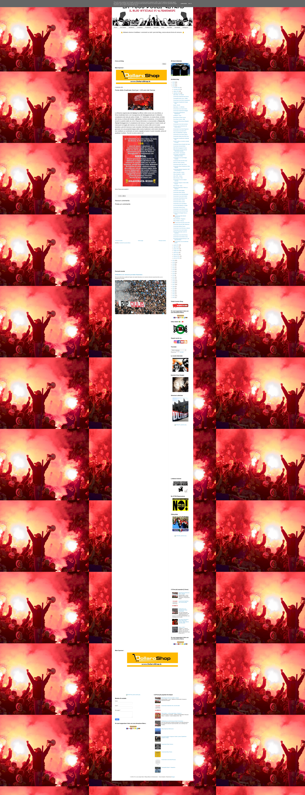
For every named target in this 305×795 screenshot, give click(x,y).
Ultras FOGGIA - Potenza (178, 220)
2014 (173, 271)
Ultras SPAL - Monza (177, 176)
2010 (173, 279)
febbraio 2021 (176, 256)
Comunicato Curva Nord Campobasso (181, 100)
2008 (173, 282)
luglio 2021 (176, 247)
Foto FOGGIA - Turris (177, 185)
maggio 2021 (176, 250)
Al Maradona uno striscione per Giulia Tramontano (128, 274)
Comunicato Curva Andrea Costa (180, 236)
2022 (173, 84)
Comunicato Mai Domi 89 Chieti (180, 160)
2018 (173, 264)
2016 (173, 267)
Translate (182, 352)
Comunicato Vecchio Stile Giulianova (181, 224)
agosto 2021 (176, 245)
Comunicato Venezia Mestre (179, 146)
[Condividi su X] (122, 196)
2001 (173, 295)
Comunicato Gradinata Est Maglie (180, 110)
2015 (173, 269)
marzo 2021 (176, 254)
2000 (173, 297)
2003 (173, 292)
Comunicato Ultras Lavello (179, 201)
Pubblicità (148, 27)
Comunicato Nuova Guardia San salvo (181, 144)
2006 (173, 286)
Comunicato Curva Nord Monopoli (180, 194)
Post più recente (118, 240)
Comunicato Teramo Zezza (179, 207)
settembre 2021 (176, 93)
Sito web (156, 27)
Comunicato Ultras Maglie (179, 190)
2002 (173, 293)
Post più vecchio (162, 240)
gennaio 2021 (176, 258)
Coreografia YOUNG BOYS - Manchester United (179, 155)
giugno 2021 (176, 248)
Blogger (173, 776)
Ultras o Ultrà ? (182, 627)
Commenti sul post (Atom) (124, 242)
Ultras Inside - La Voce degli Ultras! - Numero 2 (171, 713)
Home (115, 27)
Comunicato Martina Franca (179, 226)
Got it (190, 3)
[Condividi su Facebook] (123, 196)
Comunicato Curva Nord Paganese (180, 129)
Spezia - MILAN (176, 105)
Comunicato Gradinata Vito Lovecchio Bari (183, 602)
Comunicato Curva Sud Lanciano (180, 124)
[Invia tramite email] (119, 196)
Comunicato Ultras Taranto (179, 192)
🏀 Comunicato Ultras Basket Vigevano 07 (179, 216)
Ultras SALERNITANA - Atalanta (180, 132)
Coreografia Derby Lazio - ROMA (180, 98)
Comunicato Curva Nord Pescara (168, 759)
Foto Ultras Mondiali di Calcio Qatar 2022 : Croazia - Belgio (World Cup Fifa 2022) (184, 621)
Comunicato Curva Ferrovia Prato (180, 211)
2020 (173, 260)
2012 (173, 275)
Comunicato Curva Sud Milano (180, 203)
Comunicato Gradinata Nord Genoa (181, 96)
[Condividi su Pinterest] (125, 196)
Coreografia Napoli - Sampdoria (168, 767)
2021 (173, 85)
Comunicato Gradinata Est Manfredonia (179, 113)
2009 (173, 280)
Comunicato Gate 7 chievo (179, 199)
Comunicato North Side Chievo (180, 164)
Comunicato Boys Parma (166, 752)
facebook (177, 27)
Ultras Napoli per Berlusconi (167, 728)
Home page (140, 240)
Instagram (185, 27)
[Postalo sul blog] (120, 196)
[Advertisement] (152, 47)
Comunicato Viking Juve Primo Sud (181, 136)
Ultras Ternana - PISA (178, 177)
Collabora (139, 27)
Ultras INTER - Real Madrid (179, 152)
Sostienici (131, 27)
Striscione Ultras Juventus (179, 162)
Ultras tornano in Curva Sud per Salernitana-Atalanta (180, 150)
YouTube (169, 27)
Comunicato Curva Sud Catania (180, 230)
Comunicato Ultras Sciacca (167, 744)
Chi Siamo (123, 27)
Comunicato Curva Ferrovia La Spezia (181, 228)
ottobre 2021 (176, 91)
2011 (173, 277)
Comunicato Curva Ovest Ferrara (180, 209)
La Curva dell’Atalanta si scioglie (180, 205)
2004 (173, 290)
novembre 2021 (177, 89)
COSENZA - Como (177, 115)
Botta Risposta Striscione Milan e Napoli (184, 593)
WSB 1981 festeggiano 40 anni (180, 148)
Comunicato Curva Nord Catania (180, 134)
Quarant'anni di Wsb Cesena (179, 117)
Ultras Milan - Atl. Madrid (178, 94)
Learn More (184, 3)
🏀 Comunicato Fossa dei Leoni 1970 (181, 222)
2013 (173, 273)
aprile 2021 (176, 252)
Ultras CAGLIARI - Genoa (178, 172)
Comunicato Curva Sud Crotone (180, 108)
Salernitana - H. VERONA (178, 107)
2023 (173, 82)
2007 (173, 284)
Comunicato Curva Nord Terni (179, 130)
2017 (173, 266)
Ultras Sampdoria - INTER (179, 174)
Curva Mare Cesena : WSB (179, 119)
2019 (173, 262)
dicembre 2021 (176, 87)
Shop (162, 27)
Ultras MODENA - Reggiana (179, 218)
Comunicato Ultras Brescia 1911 (180, 198)
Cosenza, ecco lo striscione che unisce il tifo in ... (180, 126)
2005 (173, 288)
